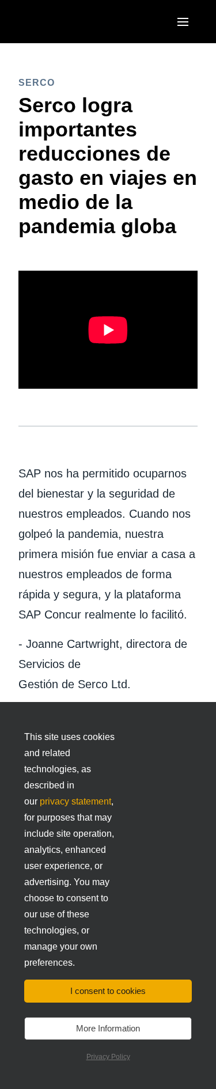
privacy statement (75, 801)
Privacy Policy (108, 1057)
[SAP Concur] (71, 21)
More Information (108, 1028)
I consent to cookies (108, 991)
